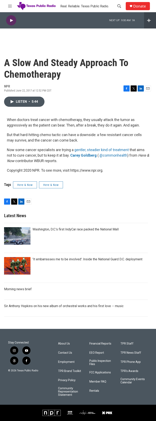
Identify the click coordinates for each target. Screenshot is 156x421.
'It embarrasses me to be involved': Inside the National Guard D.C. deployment (87, 259)
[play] (11, 20)
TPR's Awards (129, 371)
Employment (66, 361)
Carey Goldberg (83, 155)
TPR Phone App (130, 361)
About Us (64, 343)
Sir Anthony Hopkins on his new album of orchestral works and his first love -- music (64, 306)
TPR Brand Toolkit (69, 371)
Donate (139, 6)
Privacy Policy (67, 380)
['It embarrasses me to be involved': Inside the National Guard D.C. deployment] (17, 266)
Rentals (94, 390)
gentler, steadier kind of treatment (101, 150)
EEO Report (96, 352)
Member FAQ (97, 381)
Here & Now (25, 185)
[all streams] (150, 20)
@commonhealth (113, 155)
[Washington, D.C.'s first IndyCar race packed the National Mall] (17, 236)
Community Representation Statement (68, 391)
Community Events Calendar (132, 381)
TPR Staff (126, 343)
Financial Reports (100, 343)
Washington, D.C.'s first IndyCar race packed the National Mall (75, 229)
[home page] (36, 6)
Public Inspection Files (100, 362)
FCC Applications (100, 372)
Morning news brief (18, 289)
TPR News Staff (130, 352)
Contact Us (65, 352)
